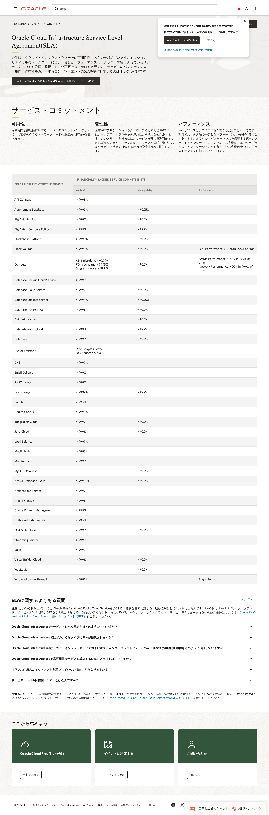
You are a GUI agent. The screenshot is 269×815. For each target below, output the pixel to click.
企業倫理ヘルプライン (132, 805)
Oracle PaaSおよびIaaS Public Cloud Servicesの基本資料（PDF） (150, 698)
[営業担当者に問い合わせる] (253, 9)
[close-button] (260, 808)
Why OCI (52, 23)
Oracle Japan (19, 23)
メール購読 (111, 805)
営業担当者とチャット (213, 808)
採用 (100, 805)
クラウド (36, 23)
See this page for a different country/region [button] (188, 49)
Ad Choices (88, 805)
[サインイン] (246, 9)
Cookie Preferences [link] (70, 805)
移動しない (212, 40)
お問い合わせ (153, 805)
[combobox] (134, 8)
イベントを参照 (116, 774)
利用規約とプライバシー (45, 805)
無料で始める (31, 774)
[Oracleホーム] (33, 8)
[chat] (192, 808)
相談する (195, 774)
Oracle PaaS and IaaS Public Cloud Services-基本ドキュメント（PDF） (55, 81)
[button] (15, 9)
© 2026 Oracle (19, 804)
